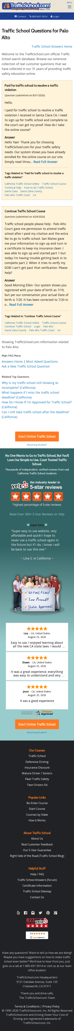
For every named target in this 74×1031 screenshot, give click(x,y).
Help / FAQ (37, 874)
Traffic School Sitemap (37, 891)
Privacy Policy (51, 1006)
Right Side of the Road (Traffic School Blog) (37, 856)
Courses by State (37, 815)
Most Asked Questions (42, 361)
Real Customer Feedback (37, 844)
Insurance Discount (37, 767)
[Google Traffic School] (55, 913)
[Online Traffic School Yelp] (18, 913)
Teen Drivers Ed (37, 785)
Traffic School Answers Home (51, 46)
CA (34, 195)
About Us (37, 838)
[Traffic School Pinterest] (48, 913)
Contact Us (37, 897)
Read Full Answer (45, 162)
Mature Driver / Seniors (37, 773)
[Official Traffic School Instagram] (33, 913)
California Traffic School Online (22, 183)
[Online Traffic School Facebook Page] (25, 913)
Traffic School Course (54, 183)
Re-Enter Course (37, 803)
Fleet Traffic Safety (37, 779)
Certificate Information (37, 885)
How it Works (37, 820)
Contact (22, 16)
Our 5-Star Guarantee (37, 850)
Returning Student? (37, 444)
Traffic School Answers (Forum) (37, 880)
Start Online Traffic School (37, 436)
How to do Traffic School (38, 187)
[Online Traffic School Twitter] (40, 913)
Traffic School (37, 756)
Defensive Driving (37, 762)
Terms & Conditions (27, 1006)
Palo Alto (48, 326)
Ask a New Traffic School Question (26, 366)
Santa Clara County (31, 191)
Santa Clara (11, 191)
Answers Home (13, 361)
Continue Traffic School (18, 326)
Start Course (37, 809)
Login (55, 16)
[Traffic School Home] (26, 6)
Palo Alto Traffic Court (17, 195)
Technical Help (13, 187)
